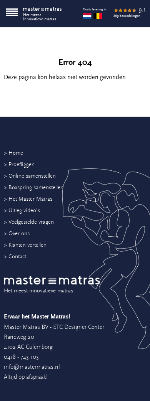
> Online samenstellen (30, 176)
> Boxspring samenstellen (33, 187)
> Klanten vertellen (25, 245)
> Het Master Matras (28, 199)
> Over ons (17, 233)
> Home (13, 153)
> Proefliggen (19, 164)
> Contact (15, 256)
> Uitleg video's (22, 210)
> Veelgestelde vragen (29, 222)
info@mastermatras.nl (32, 366)
